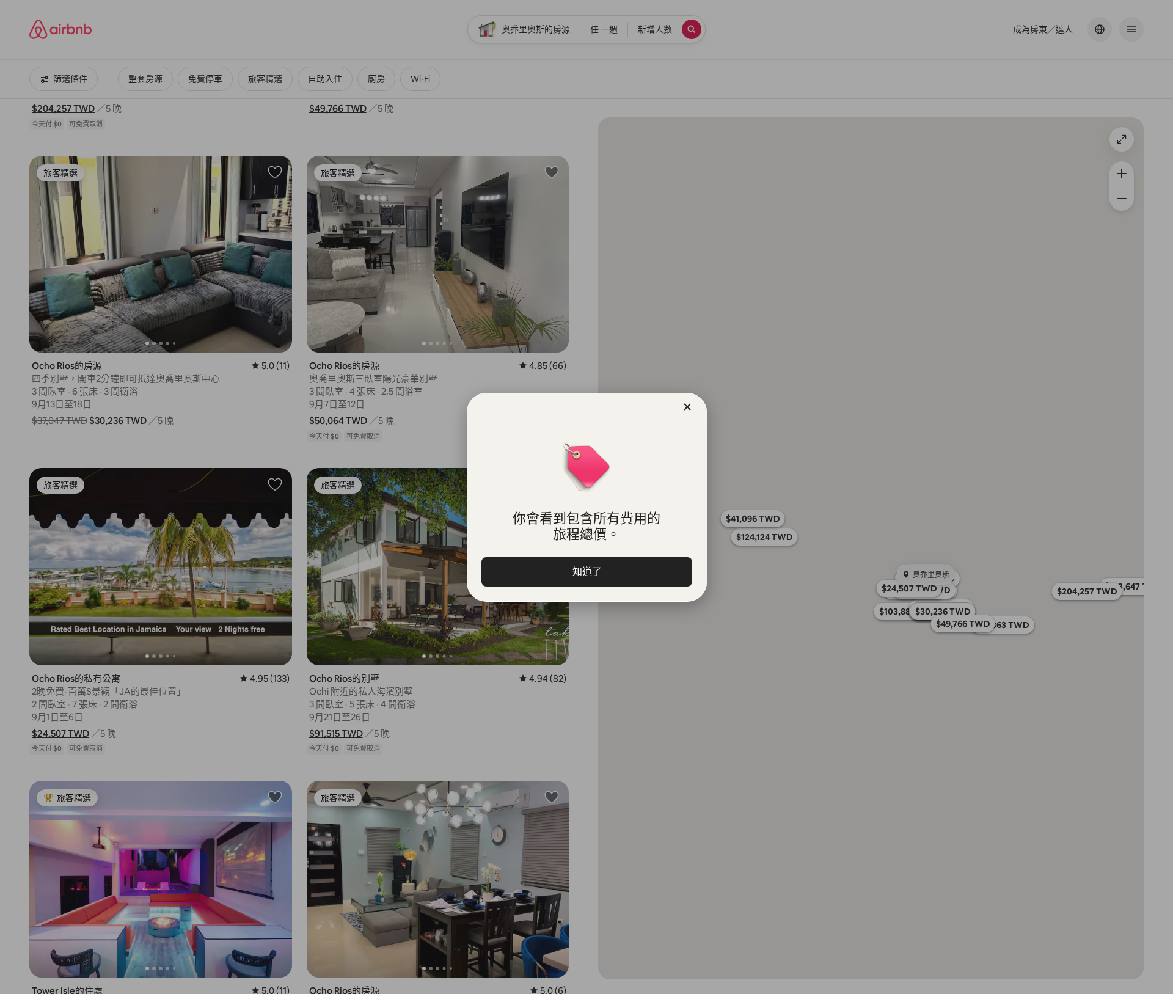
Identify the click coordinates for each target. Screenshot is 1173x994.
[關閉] (687, 407)
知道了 (586, 571)
